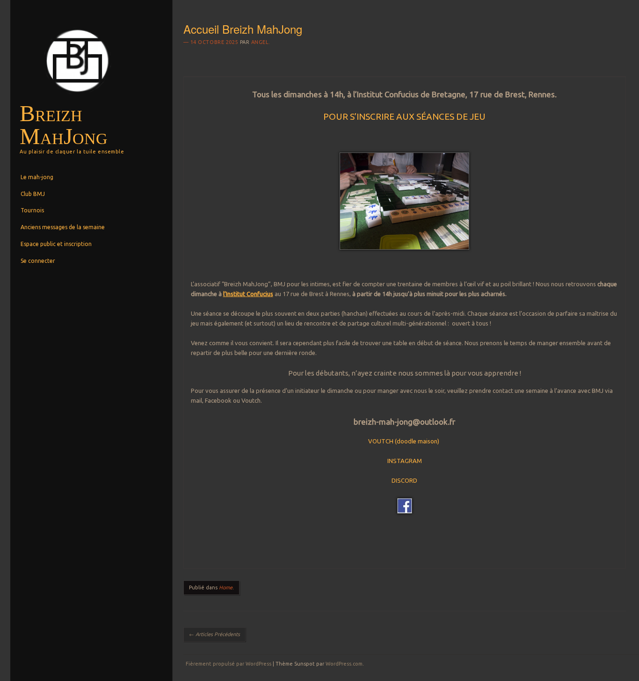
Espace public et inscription (56, 244)
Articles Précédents (214, 634)
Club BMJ (33, 194)
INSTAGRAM (404, 460)
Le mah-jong (37, 177)
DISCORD (404, 480)
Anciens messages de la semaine (63, 227)
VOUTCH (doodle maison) (403, 441)
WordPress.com (344, 664)
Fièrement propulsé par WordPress (228, 664)
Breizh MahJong (64, 125)
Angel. (260, 42)
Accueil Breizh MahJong (242, 29)
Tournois (32, 210)
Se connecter (38, 261)
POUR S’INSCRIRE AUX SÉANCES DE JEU (404, 116)
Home (225, 587)
